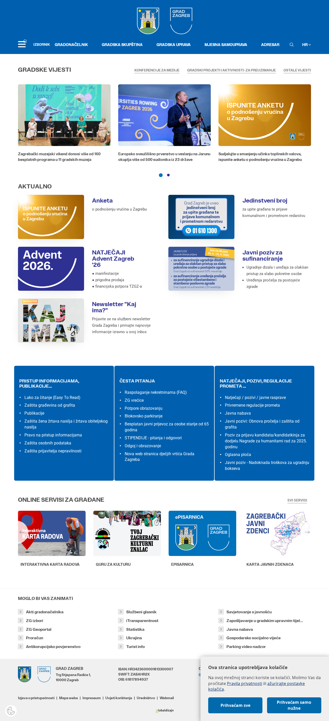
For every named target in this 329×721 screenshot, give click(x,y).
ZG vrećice (134, 400)
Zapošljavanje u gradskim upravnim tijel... (264, 620)
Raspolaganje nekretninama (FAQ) (156, 392)
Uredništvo (146, 698)
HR (305, 44)
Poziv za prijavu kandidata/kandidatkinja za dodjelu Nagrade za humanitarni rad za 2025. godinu (266, 441)
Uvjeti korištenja (118, 698)
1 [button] (160, 175)
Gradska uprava (174, 44)
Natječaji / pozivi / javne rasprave (255, 397)
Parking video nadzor (246, 646)
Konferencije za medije (156, 70)
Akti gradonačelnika (44, 612)
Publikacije (34, 413)
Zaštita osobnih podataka (47, 443)
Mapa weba (68, 698)
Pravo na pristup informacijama (53, 435)
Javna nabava (238, 413)
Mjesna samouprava (226, 44)
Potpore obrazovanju (143, 408)
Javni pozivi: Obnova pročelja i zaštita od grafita (262, 424)
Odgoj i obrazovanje (143, 445)
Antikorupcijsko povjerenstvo (53, 646)
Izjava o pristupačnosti (36, 698)
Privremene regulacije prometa (252, 405)
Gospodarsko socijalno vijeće (253, 638)
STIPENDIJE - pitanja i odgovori (153, 437)
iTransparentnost (142, 620)
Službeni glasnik (141, 612)
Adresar (270, 44)
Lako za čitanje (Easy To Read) (52, 397)
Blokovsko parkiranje (143, 416)
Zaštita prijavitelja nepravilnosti (52, 451)
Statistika (135, 629)
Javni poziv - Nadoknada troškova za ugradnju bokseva (267, 465)
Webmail (167, 698)
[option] (64, 124)
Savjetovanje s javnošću (249, 612)
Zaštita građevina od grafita (49, 405)
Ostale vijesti (297, 70)
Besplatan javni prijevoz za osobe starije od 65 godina (167, 427)
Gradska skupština (122, 44)
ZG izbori (34, 620)
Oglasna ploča (238, 454)
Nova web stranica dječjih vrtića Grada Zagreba (159, 456)
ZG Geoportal (38, 629)
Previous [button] (16, 532)
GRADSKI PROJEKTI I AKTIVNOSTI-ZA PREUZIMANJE (231, 70)
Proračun (34, 638)
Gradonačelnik (71, 44)
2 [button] (168, 175)
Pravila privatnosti (244, 683)
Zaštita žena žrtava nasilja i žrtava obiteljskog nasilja (66, 424)
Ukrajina (134, 638)
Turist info (135, 646)
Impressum (92, 698)
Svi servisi (297, 500)
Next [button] (312, 532)
